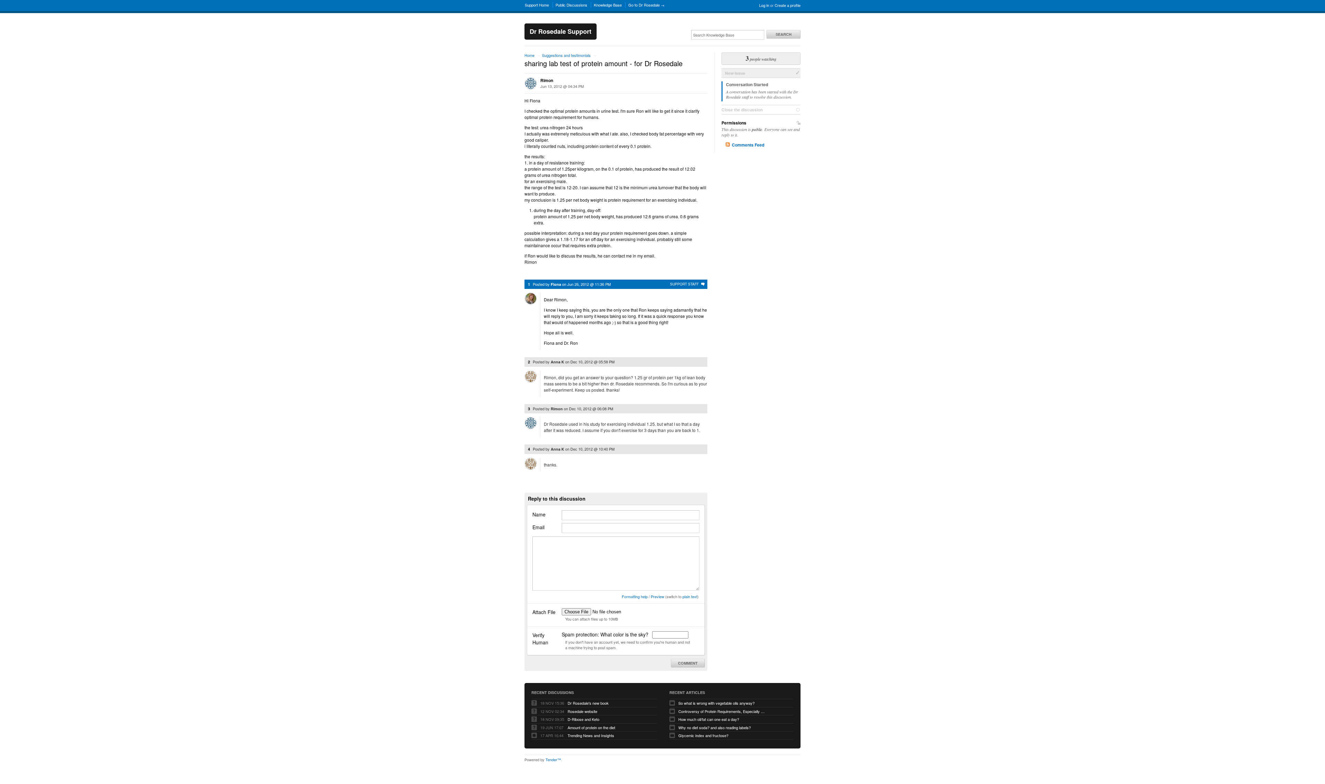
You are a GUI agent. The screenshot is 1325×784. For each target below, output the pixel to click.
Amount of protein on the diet (591, 727)
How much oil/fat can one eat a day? (708, 719)
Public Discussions (571, 5)
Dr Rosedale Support (560, 31)
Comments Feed (748, 145)
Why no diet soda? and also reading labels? (714, 727)
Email (538, 527)
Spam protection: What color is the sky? (606, 634)
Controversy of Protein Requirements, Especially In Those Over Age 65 (721, 711)
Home (529, 55)
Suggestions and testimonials (566, 55)
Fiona (556, 284)
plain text (690, 596)
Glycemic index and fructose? (703, 735)
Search (784, 34)
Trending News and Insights (591, 735)
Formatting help (635, 596)
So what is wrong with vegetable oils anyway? (716, 703)
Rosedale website (582, 711)
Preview (657, 596)
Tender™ (553, 759)
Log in (764, 5)
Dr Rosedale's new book (588, 703)
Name (539, 514)
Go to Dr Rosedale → (646, 5)
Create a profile (788, 5)
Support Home (537, 5)
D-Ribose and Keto (583, 719)
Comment (688, 663)
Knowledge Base (608, 5)
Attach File (544, 612)
